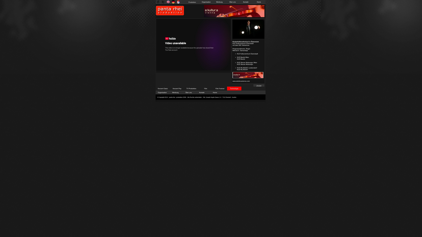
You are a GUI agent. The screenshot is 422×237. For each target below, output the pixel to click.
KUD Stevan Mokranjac (245, 64)
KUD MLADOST (242, 69)
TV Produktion (191, 88)
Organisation (206, 2)
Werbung (219, 2)
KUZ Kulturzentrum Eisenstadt (247, 54)
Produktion (192, 2)
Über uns (232, 2)
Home (259, 2)
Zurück (258, 86)
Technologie (234, 88)
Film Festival (220, 88)
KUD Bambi (241, 59)
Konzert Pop (177, 88)
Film (205, 88)
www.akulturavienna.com (241, 81)
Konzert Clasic (163, 88)
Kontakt (245, 2)
